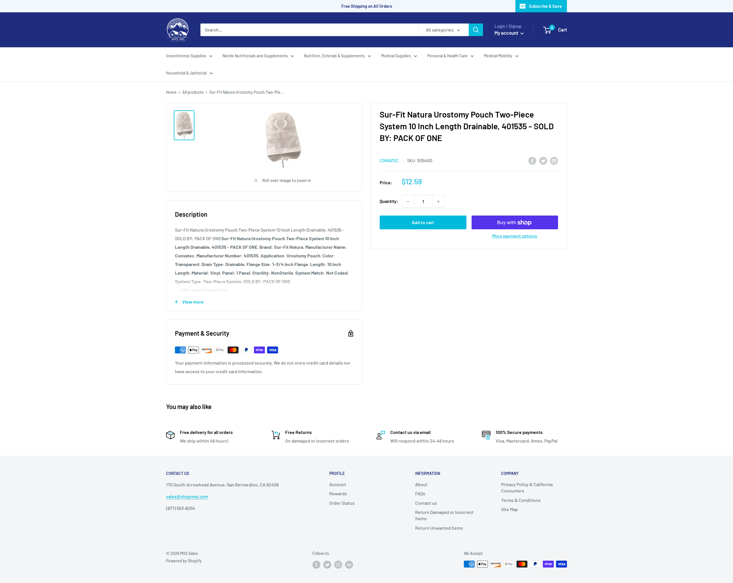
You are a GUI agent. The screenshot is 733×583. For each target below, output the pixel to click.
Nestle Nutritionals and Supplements (255, 55)
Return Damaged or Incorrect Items (444, 515)
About (421, 484)
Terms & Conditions (521, 500)
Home (171, 92)
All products (193, 92)
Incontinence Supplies (186, 55)
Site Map (509, 509)
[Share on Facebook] (532, 160)
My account (506, 33)
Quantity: (389, 201)
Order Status (342, 503)
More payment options (514, 236)
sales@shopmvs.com (187, 496)
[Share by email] (554, 160)
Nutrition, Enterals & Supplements (334, 55)
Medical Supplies (396, 55)
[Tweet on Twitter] (543, 160)
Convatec (389, 160)
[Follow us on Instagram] (338, 565)
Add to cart (423, 222)
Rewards (338, 493)
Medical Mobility (498, 55)
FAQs (420, 493)
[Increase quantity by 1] (438, 201)
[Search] (476, 30)
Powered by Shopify (184, 560)
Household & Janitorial (186, 73)
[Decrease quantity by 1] (408, 201)
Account (337, 484)
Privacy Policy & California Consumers (527, 487)
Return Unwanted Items (439, 528)
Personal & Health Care (447, 55)
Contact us (426, 503)
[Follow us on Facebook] (316, 565)
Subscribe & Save (545, 6)
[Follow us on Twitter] (327, 565)
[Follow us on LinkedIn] (349, 565)
